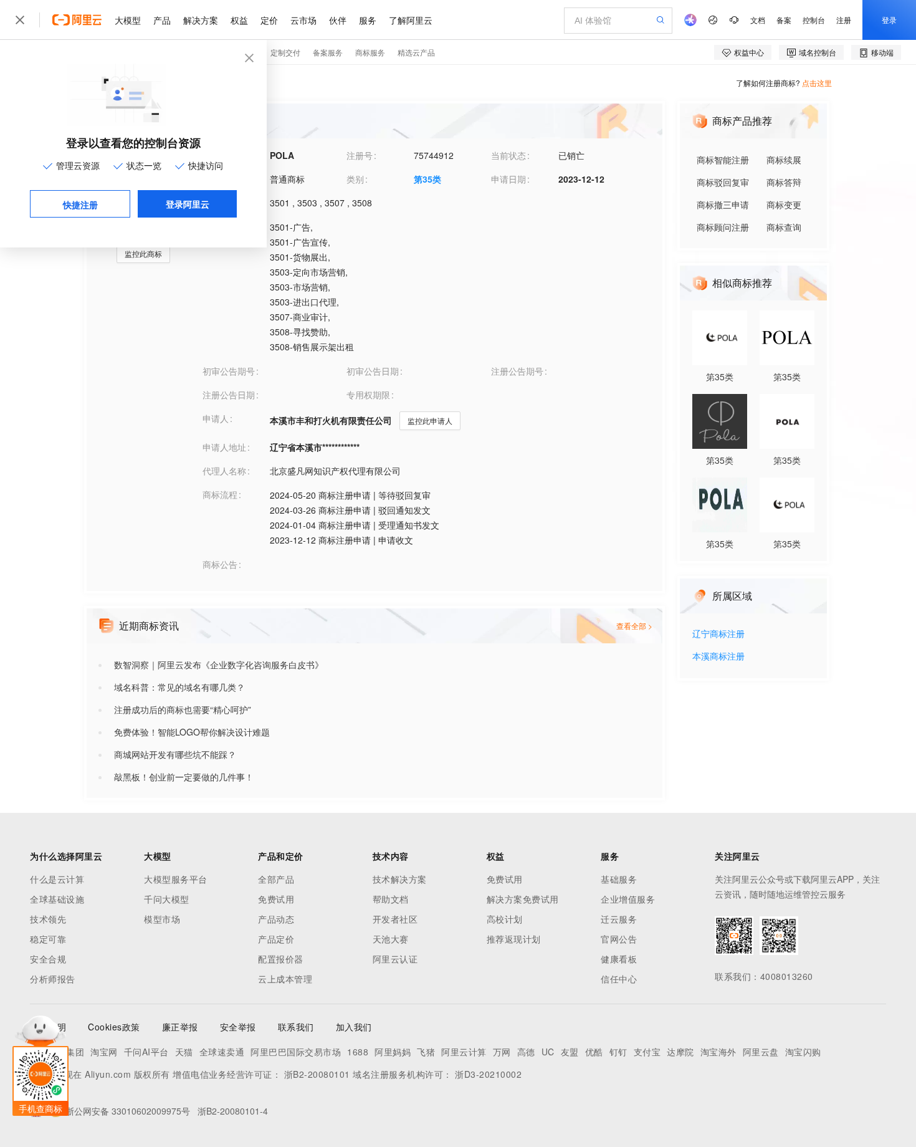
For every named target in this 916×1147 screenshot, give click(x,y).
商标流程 (220, 494)
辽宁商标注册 (718, 634)
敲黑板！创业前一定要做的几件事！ (184, 776)
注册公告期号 (517, 371)
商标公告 (220, 564)
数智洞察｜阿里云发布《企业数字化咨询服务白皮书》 (218, 664)
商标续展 (783, 159)
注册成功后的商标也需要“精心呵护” (182, 709)
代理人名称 (224, 470)
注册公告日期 (229, 394)
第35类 (427, 179)
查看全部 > (634, 625)
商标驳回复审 (723, 182)
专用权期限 (368, 394)
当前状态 (508, 155)
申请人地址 (224, 447)
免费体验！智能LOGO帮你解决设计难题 (192, 732)
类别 (355, 179)
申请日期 (508, 179)
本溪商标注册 (718, 656)
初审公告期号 (229, 371)
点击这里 (817, 82)
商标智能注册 (723, 159)
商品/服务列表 (230, 226)
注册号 (359, 155)
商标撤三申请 (723, 204)
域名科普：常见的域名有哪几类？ (179, 687)
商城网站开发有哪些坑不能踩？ (175, 754)
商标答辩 (783, 182)
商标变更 (783, 204)
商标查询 (783, 227)
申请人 (216, 418)
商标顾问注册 (723, 227)
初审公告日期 (372, 371)
